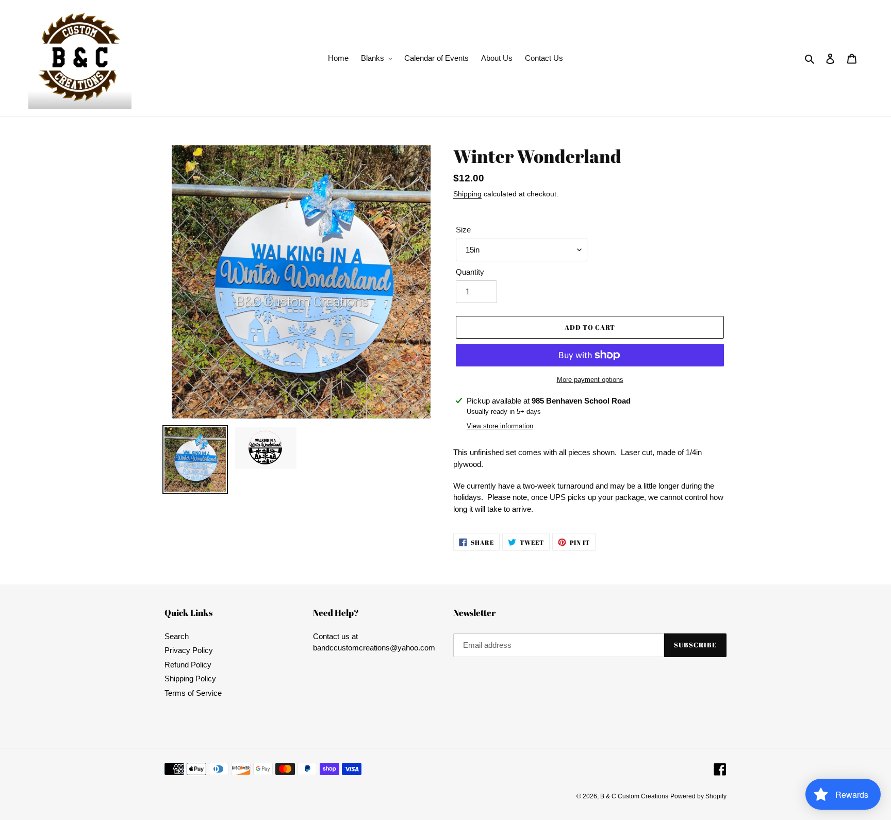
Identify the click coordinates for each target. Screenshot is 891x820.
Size (463, 229)
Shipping (467, 194)
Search (176, 636)
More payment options (590, 379)
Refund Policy (187, 664)
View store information (500, 426)
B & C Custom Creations (634, 796)
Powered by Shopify (698, 796)
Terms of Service (193, 693)
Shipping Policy (190, 678)
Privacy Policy (188, 650)
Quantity (470, 271)
